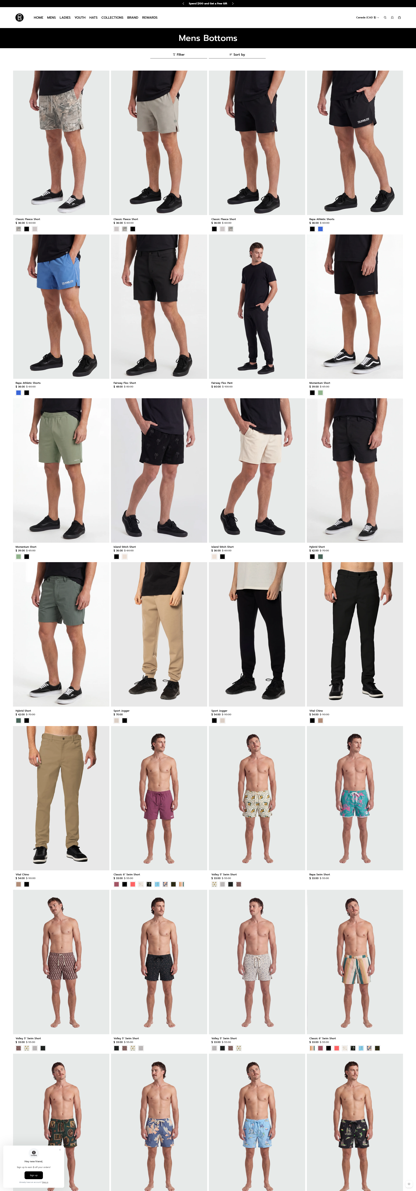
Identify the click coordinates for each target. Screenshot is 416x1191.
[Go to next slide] (233, 3)
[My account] (392, 17)
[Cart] (399, 17)
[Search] (385, 17)
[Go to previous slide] (183, 3)
